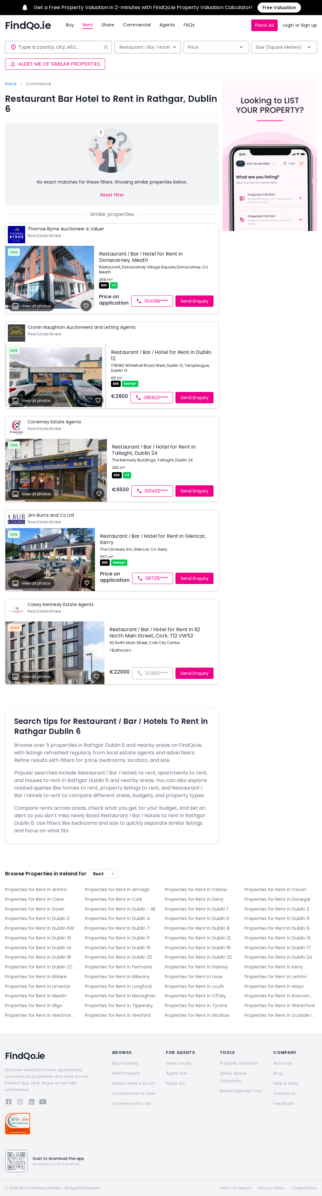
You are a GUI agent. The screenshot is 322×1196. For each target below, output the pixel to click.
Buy (70, 24)
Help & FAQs (285, 1083)
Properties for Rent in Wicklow (197, 1015)
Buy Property (125, 1063)
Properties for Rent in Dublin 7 (117, 928)
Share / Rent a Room (133, 1083)
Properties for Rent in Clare (34, 899)
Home (10, 84)
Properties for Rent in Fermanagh (121, 966)
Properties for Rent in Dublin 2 (277, 909)
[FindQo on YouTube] (43, 1103)
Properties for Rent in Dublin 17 (278, 947)
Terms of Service (235, 1188)
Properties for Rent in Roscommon (281, 995)
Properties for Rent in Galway (196, 966)
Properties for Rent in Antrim (36, 889)
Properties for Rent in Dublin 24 (278, 957)
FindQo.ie (28, 25)
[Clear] (105, 47)
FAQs (189, 24)
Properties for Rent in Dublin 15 (118, 947)
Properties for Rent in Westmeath (41, 1015)
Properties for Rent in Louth (194, 986)
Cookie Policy (304, 1188)
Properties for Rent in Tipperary (119, 1005)
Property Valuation (239, 1063)
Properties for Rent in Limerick (37, 986)
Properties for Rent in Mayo (274, 986)
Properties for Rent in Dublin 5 (197, 918)
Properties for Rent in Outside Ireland (281, 1015)
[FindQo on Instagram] (20, 1103)
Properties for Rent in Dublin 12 (197, 937)
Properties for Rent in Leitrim (276, 976)
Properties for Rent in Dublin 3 (37, 918)
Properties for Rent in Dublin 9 (277, 928)
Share (108, 24)
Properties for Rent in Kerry (274, 966)
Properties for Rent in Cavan (275, 889)
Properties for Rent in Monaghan (120, 995)
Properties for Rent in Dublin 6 (277, 918)
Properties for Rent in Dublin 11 (117, 937)
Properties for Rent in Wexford (118, 1015)
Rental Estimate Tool (241, 1091)
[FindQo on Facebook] (9, 1103)
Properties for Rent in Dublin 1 (196, 909)
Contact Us (284, 1093)
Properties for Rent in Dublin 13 (277, 937)
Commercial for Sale (133, 1093)
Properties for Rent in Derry (194, 899)
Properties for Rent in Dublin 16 (198, 947)
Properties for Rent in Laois (194, 976)
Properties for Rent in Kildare (36, 976)
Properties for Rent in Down (34, 909)
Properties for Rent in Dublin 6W (39, 928)
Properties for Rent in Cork (113, 899)
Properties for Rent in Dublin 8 (197, 928)
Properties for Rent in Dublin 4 (117, 918)
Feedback (283, 1103)
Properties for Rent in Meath (35, 995)
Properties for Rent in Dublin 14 (38, 947)
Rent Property (126, 1073)
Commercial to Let (131, 1103)
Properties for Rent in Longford (118, 986)
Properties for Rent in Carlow (196, 889)
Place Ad (264, 25)
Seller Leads (178, 1063)
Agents (167, 24)
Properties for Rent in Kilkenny (117, 976)
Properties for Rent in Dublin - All (120, 909)
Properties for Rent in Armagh (117, 889)
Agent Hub (177, 1073)
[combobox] (59, 47)
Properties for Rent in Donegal (277, 899)
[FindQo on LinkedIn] (31, 1103)
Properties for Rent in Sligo (33, 1005)
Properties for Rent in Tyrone (196, 1005)
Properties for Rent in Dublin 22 (198, 957)
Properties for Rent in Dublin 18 (38, 957)
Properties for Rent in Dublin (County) (41, 966)
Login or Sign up (300, 25)
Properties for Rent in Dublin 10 (38, 937)
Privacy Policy (271, 1188)
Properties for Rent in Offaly (195, 995)
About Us (282, 1063)
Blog (277, 1073)
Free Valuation (279, 7)
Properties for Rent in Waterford (279, 1005)
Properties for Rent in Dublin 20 (118, 957)
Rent (88, 24)
